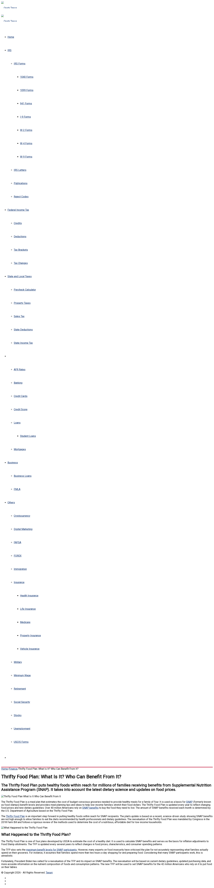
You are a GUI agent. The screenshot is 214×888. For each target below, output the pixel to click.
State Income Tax (23, 342)
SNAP (189, 801)
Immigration (20, 569)
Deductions (20, 236)
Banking (18, 382)
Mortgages (20, 449)
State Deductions (23, 329)
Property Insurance (30, 635)
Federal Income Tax (18, 209)
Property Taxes (22, 303)
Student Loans (28, 436)
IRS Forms (19, 63)
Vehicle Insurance (29, 648)
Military (18, 662)
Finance (12, 356)
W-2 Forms (26, 130)
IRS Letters (20, 170)
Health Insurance (29, 595)
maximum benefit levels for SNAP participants (51, 849)
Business (13, 462)
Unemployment (22, 728)
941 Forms (26, 103)
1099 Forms (26, 90)
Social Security (22, 702)
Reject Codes (21, 196)
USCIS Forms (21, 741)
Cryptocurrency (22, 515)
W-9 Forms (26, 156)
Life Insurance (28, 608)
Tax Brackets (21, 249)
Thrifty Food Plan (15, 816)
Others (11, 502)
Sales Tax (19, 316)
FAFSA (17, 542)
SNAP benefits (90, 807)
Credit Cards (20, 396)
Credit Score (20, 409)
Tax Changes (21, 263)
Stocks (17, 715)
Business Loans (22, 475)
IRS (9, 50)
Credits (18, 223)
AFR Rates (19, 369)
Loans (17, 422)
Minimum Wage (22, 675)
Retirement (20, 688)
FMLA (17, 489)
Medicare (25, 622)
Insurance (19, 582)
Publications (20, 183)
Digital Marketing (23, 529)
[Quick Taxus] (9, 7)
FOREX (17, 555)
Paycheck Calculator (25, 289)
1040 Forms (26, 76)
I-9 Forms (25, 116)
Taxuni (49, 872)
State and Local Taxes (20, 276)
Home (11, 37)
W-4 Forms (26, 143)
